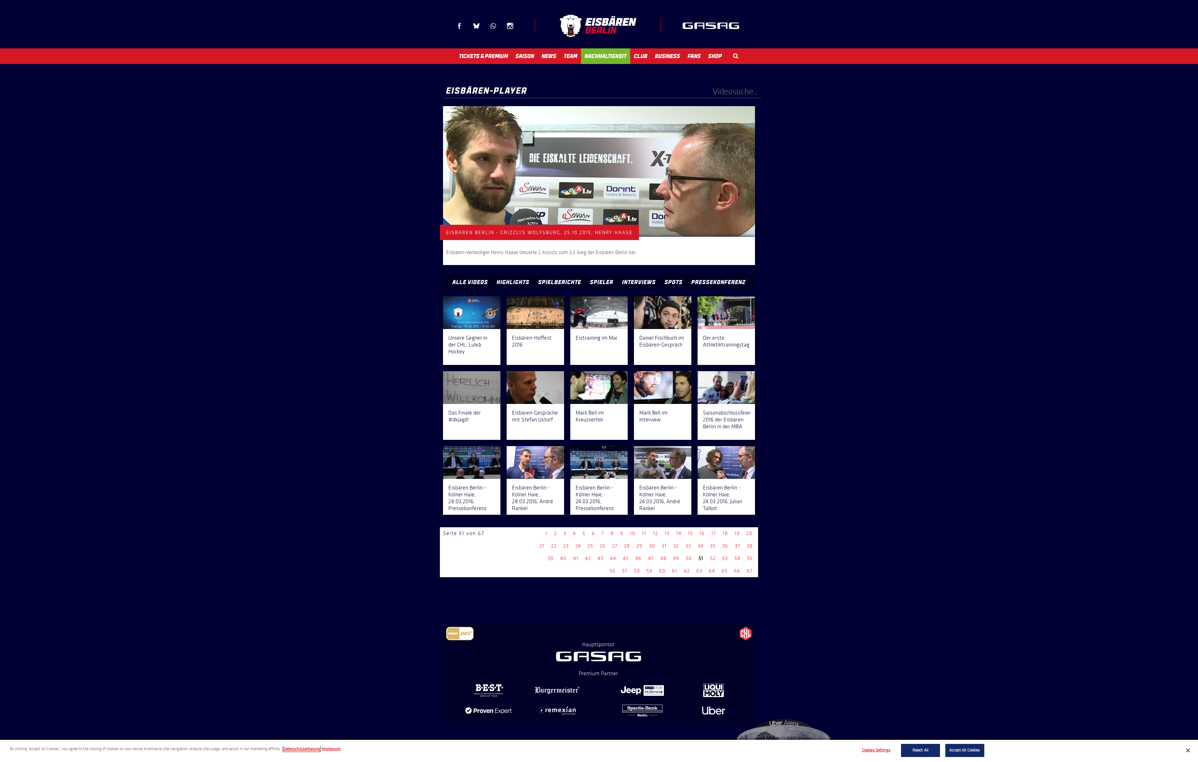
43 (600, 558)
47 (651, 558)
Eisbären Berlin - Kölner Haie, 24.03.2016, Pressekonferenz (595, 498)
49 (676, 558)
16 (702, 533)
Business (667, 56)
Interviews (639, 282)
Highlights (513, 282)
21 (541, 546)
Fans (694, 56)
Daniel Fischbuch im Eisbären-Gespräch (661, 341)
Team (570, 56)
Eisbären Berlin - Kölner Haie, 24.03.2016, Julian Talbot (722, 498)
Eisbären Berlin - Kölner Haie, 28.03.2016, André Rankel (532, 498)
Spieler (601, 282)
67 (749, 571)
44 (613, 558)
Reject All (920, 750)
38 (749, 546)
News (549, 56)
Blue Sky (476, 26)
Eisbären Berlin (598, 25)
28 (627, 546)
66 (737, 571)
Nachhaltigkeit (605, 56)
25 (590, 546)
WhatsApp (493, 26)
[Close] (1188, 750)
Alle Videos (470, 282)
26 (603, 546)
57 (624, 571)
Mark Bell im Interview (653, 416)
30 (652, 546)
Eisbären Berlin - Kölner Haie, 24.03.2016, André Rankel (659, 498)
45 (626, 558)
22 (554, 546)
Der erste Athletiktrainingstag (726, 341)
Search (736, 56)
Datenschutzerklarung (301, 748)
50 (689, 558)
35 (713, 546)
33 (688, 546)
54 (737, 558)
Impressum (331, 748)
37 (737, 546)
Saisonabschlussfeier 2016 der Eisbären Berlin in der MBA (727, 419)
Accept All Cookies (964, 750)
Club (640, 56)
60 (662, 571)
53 (725, 558)
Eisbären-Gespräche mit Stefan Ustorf (535, 416)
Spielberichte (559, 282)
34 (701, 546)
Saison (524, 56)
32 (676, 546)
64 (712, 571)
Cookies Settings (876, 750)
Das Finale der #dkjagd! (464, 416)
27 (614, 546)
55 (749, 558)
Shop (715, 56)
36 (725, 546)
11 (644, 533)
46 (638, 558)
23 (566, 546)
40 (563, 558)
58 (637, 571)
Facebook (459, 26)
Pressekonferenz (718, 282)
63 (699, 571)
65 (725, 571)
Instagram (510, 26)
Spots (674, 282)
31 (664, 546)
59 (649, 571)
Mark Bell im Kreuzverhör (590, 416)
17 (713, 533)
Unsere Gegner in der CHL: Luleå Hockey (467, 344)
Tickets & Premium (483, 56)
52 (713, 558)
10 (633, 533)
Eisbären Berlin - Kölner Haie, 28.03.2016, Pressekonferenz (467, 498)
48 (663, 558)
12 (655, 533)
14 (678, 533)
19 (737, 533)
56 (613, 571)
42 (588, 558)
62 (687, 571)
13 (667, 533)
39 (550, 558)
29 (639, 546)
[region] (599, 751)
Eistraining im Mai (596, 337)
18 (725, 533)
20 (749, 533)
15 (690, 533)
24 (578, 546)
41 (575, 558)
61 (674, 571)
